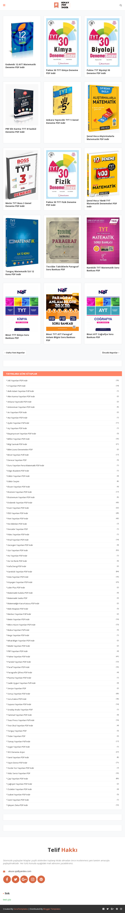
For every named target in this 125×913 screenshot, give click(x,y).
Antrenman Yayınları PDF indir (63, 407)
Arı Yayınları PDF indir (63, 412)
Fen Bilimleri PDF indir (63, 523)
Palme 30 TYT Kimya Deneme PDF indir (62, 72)
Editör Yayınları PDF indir (63, 476)
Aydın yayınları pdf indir (63, 423)
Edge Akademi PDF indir (63, 470)
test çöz (7, 899)
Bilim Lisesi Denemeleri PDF (63, 449)
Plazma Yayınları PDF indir (63, 677)
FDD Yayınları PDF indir (63, 513)
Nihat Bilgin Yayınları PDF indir (63, 640)
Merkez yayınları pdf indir (63, 614)
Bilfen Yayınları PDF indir (63, 439)
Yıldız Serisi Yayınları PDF (63, 773)
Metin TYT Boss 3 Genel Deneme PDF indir (18, 205)
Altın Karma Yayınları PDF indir (63, 396)
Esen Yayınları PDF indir (63, 508)
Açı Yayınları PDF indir (63, 428)
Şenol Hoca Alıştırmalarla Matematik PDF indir (100, 138)
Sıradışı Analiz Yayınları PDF (63, 709)
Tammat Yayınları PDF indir (63, 715)
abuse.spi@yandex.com (19, 871)
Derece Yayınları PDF (63, 460)
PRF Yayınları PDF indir (63, 651)
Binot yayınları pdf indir (63, 454)
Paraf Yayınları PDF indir (63, 667)
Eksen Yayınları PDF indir (63, 486)
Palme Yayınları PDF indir (63, 656)
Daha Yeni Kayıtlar (15, 352)
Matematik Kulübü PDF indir (63, 592)
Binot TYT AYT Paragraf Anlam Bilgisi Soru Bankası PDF (60, 337)
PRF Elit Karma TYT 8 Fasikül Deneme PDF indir (20, 130)
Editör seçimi (63, 481)
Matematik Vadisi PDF (63, 598)
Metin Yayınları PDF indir (63, 619)
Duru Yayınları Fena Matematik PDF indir (63, 465)
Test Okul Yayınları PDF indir (63, 725)
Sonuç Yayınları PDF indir (63, 693)
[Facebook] (7, 879)
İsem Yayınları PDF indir (63, 799)
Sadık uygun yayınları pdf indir (63, 683)
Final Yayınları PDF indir (63, 539)
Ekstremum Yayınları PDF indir (63, 497)
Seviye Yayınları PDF (63, 688)
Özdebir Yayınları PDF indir (63, 789)
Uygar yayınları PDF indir (63, 746)
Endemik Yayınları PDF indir (63, 502)
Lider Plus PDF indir (63, 587)
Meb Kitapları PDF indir (63, 608)
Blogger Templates (52, 909)
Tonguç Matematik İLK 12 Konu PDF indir (19, 273)
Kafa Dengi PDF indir (63, 566)
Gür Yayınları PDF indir (63, 550)
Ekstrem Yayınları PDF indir (63, 492)
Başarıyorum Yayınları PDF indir (63, 433)
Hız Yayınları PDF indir (63, 555)
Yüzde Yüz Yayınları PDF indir (63, 768)
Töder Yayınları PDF (63, 736)
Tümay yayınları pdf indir (63, 741)
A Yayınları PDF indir (63, 385)
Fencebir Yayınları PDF (63, 529)
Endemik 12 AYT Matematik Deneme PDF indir (20, 66)
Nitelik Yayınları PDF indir (63, 646)
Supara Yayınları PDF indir (63, 704)
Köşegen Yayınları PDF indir (63, 582)
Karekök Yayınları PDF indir (63, 571)
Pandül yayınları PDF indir (63, 661)
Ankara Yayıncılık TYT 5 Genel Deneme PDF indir (62, 121)
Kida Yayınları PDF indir (63, 577)
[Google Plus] (24, 879)
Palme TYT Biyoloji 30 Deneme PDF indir (98, 72)
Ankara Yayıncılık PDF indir (63, 401)
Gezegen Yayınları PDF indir (63, 545)
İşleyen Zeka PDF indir (63, 805)
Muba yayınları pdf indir (63, 630)
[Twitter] (15, 879)
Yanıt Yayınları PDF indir (63, 757)
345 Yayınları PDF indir (63, 380)
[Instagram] (32, 879)
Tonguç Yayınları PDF (63, 730)
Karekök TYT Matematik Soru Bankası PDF (103, 269)
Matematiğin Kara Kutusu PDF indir (63, 603)
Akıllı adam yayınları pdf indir (63, 391)
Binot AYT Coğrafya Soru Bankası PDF (100, 336)
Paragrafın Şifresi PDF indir (63, 672)
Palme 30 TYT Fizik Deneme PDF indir (61, 204)
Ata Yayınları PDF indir (63, 417)
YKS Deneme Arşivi (63, 752)
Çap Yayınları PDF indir (63, 778)
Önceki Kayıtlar (110, 352)
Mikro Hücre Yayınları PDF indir (63, 624)
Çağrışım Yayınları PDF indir (63, 784)
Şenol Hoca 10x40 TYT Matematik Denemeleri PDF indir (102, 203)
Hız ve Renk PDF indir (63, 561)
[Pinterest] (41, 879)
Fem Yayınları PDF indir (63, 518)
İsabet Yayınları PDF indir (63, 794)
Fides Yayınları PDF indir (63, 534)
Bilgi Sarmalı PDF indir (63, 444)
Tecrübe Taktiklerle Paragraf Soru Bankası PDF (62, 268)
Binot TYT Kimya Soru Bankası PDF (17, 336)
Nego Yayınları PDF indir (63, 635)
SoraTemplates (21, 909)
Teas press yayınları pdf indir (63, 720)
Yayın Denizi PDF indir (63, 762)
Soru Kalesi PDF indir (63, 699)
